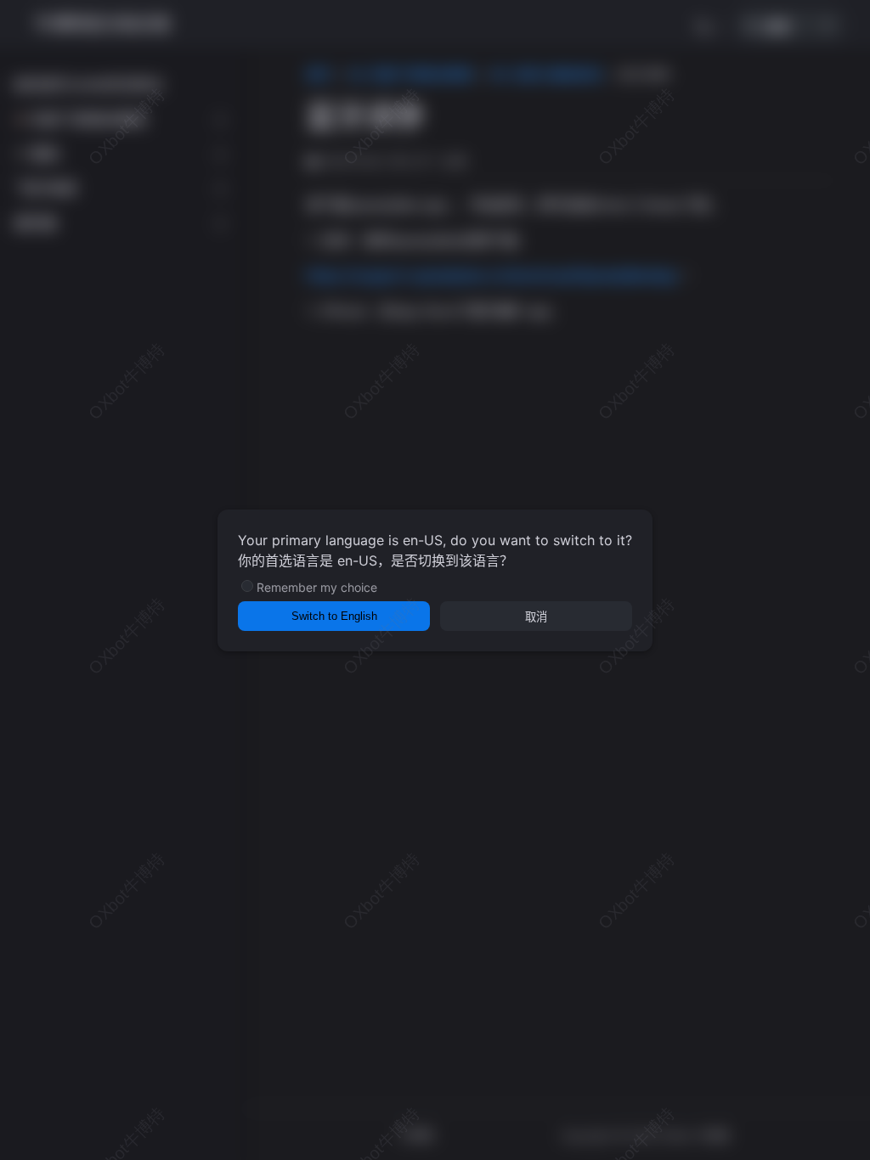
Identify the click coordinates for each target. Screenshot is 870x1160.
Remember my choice (317, 587)
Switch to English (334, 616)
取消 (536, 617)
